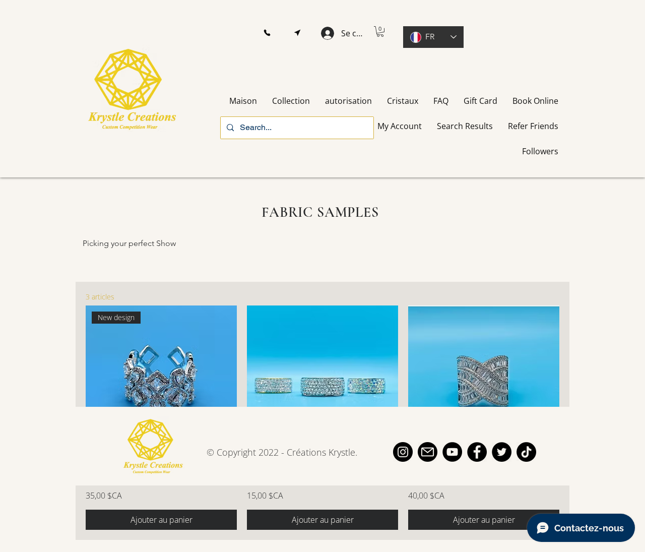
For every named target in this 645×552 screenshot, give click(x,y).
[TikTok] (526, 452)
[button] (267, 33)
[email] (427, 452)
